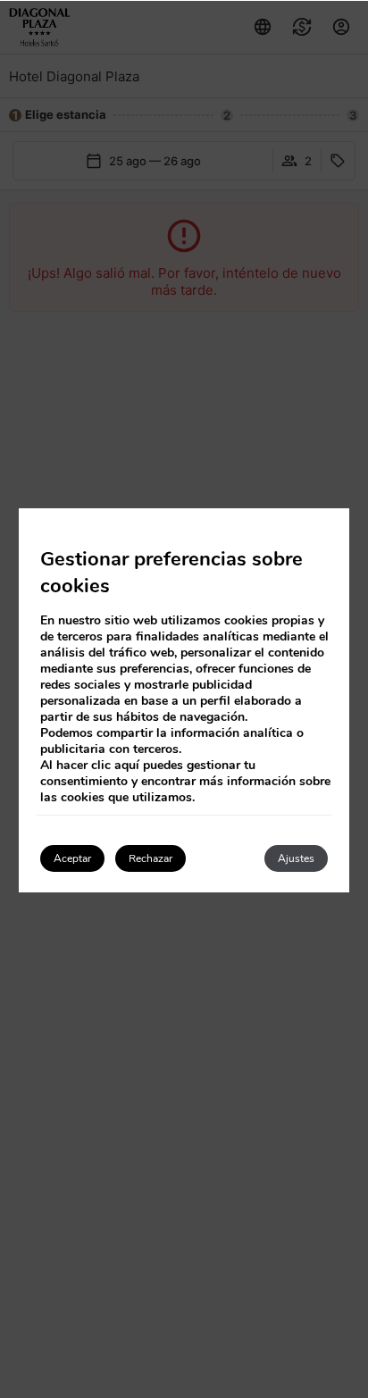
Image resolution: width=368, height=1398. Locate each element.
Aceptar (72, 858)
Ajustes (296, 858)
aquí (126, 765)
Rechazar (150, 858)
